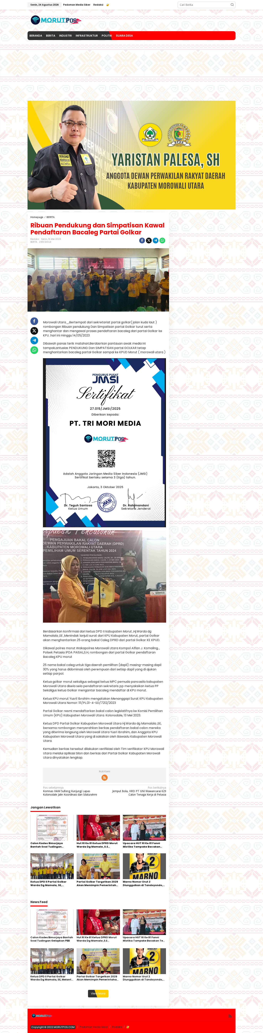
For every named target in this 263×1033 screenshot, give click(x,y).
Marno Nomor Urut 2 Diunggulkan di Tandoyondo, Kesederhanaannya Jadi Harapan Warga (143, 883)
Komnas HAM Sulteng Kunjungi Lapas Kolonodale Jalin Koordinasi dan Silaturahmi (70, 791)
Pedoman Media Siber (94, 1027)
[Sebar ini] (142, 240)
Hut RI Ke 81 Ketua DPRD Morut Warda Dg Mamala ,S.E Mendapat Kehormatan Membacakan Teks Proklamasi (98, 845)
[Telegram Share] (155, 240)
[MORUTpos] (56, 20)
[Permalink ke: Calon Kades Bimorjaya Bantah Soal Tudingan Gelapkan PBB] (52, 827)
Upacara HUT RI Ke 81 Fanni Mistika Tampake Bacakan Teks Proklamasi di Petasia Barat (142, 845)
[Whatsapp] (162, 240)
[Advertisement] (131, 69)
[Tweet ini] (149, 240)
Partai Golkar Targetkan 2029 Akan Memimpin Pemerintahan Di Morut (98, 883)
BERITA (33, 241)
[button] (232, 5)
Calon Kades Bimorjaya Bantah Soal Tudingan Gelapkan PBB (46, 845)
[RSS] (104, 778)
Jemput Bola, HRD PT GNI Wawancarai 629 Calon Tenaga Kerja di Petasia (139, 791)
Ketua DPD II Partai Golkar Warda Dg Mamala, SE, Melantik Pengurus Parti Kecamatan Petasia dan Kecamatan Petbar (48, 883)
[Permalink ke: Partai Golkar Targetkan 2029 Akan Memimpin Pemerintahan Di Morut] (98, 866)
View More (98, 993)
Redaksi (117, 1027)
